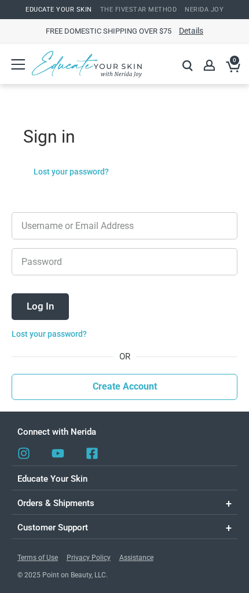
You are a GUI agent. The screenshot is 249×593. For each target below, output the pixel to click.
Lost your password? (71, 171)
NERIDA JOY (204, 9)
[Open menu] (18, 64)
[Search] (187, 65)
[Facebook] (92, 453)
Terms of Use (37, 558)
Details (191, 30)
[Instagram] (23, 453)
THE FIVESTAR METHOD (138, 9)
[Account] (210, 65)
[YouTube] (58, 453)
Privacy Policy (89, 558)
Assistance (136, 558)
